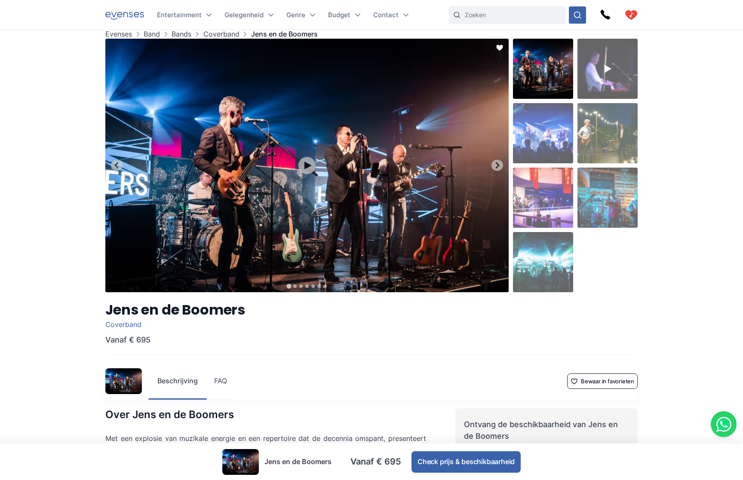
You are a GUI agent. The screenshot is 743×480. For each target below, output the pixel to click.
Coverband (221, 34)
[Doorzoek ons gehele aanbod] (577, 15)
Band (152, 34)
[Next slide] (497, 165)
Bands (181, 34)
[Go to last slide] (117, 165)
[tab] (288, 286)
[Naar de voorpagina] (124, 15)
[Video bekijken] (307, 165)
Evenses (118, 34)
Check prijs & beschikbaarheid (466, 461)
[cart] (631, 15)
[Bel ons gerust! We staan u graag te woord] (605, 15)
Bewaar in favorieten (607, 381)
